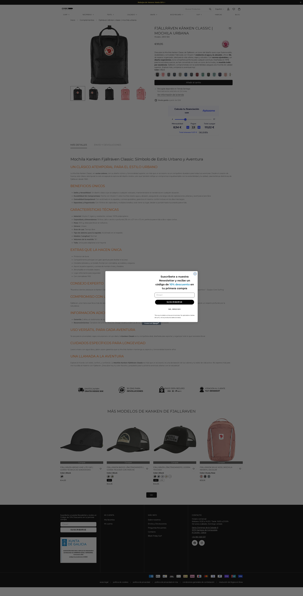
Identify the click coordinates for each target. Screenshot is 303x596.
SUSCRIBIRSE (175, 302)
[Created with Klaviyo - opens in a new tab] (151, 326)
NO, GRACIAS (175, 309)
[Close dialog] (195, 270)
